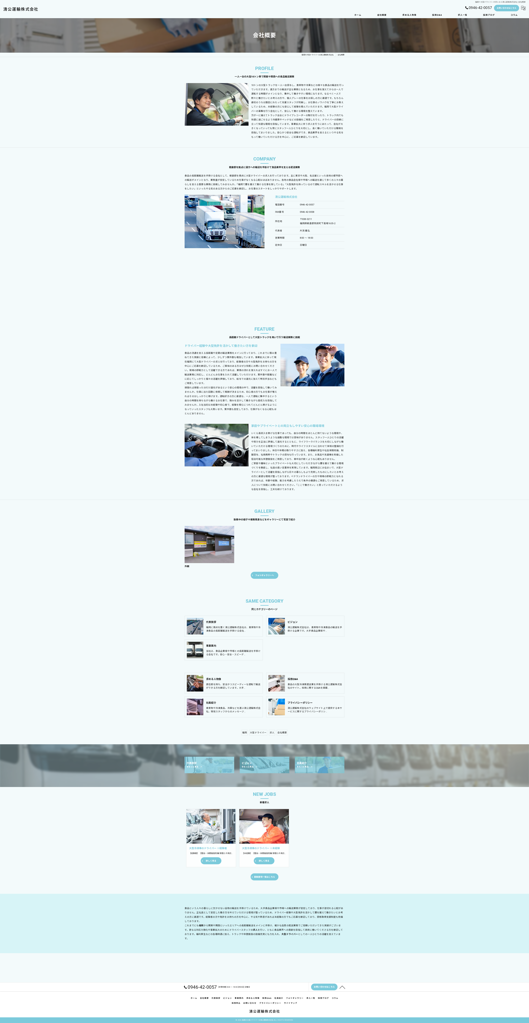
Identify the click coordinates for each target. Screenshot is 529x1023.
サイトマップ (290, 1003)
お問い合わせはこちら (506, 8)
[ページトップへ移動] (342, 987)
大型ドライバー (258, 732)
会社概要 (282, 732)
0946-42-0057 (307, 204)
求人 (272, 732)
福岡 (244, 732)
